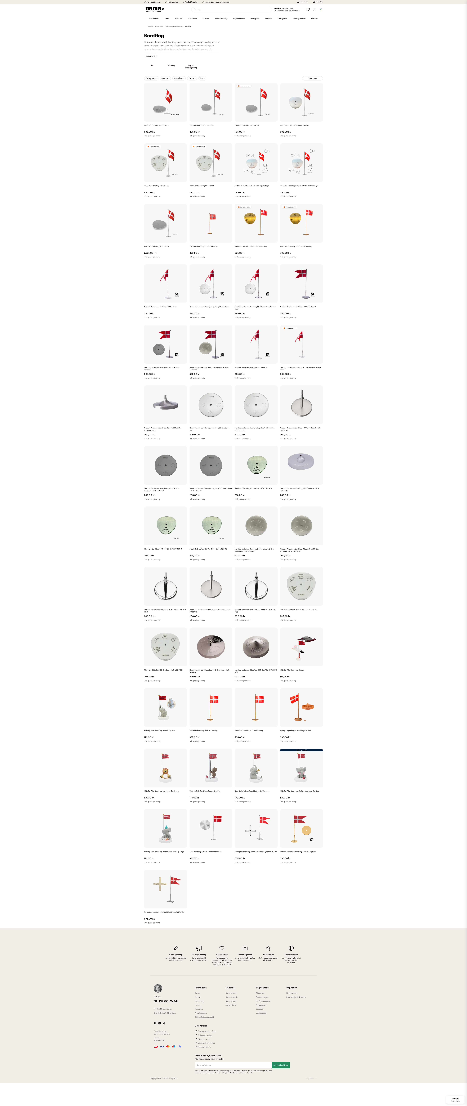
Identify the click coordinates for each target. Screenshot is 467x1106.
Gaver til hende (231, 997)
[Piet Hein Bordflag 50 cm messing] (256, 707)
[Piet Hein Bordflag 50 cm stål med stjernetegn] (301, 162)
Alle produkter (231, 1005)
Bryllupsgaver (261, 1005)
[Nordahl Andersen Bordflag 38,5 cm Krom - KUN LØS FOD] (301, 465)
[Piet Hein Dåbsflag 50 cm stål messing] (301, 223)
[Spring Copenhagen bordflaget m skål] (301, 707)
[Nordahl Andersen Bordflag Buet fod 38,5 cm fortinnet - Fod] (165, 404)
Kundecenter (200, 1001)
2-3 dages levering (153, 2)
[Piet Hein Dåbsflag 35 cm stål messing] (256, 223)
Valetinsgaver (261, 1013)
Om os (197, 993)
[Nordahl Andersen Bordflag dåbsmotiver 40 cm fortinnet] (210, 344)
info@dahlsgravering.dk (163, 1009)
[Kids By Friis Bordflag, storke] (301, 647)
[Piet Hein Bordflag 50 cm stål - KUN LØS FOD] (165, 526)
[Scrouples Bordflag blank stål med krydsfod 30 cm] (256, 828)
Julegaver (260, 1009)
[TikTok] (164, 1023)
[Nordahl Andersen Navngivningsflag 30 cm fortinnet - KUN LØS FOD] (210, 465)
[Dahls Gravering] (151, 9)
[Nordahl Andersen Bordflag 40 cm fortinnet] (301, 283)
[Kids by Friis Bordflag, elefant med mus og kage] (165, 828)
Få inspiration (291, 993)
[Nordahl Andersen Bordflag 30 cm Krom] (256, 344)
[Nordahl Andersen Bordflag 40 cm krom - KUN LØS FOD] (165, 586)
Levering (198, 1005)
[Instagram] (159, 1023)
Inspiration (319, 2)
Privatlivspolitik (201, 1013)
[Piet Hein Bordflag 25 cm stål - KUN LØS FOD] (256, 465)
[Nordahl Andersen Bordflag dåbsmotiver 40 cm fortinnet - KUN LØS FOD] (256, 526)
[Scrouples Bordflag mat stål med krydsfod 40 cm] (165, 889)
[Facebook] (155, 1023)
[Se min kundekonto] (314, 9)
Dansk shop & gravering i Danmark (217, 2)
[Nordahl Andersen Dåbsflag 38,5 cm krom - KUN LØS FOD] (210, 647)
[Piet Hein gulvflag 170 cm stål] (165, 223)
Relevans (313, 78)
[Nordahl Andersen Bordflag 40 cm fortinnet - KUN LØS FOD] (301, 404)
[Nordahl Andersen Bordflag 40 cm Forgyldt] (301, 828)
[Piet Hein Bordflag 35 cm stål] (165, 102)
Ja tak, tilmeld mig (281, 1065)
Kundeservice (304, 2)
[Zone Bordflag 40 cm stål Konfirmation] (210, 828)
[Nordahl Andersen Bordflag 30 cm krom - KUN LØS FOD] (256, 586)
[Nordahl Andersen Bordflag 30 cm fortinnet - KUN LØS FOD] (210, 586)
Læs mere (150, 56)
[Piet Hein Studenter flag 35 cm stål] (301, 102)
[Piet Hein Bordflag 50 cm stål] (256, 102)
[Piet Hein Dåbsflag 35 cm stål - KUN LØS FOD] (301, 586)
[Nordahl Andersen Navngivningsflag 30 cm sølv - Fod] (210, 404)
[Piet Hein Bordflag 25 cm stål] (210, 102)
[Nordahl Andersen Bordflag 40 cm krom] (165, 283)
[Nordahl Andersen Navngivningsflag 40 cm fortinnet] (165, 344)
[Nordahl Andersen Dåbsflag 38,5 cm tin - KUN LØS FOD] (256, 647)
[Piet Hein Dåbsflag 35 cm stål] (165, 162)
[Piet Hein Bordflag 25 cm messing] (210, 223)
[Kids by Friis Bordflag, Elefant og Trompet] (256, 768)
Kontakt (198, 997)
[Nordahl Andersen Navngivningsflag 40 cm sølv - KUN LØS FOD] (256, 404)
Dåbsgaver (260, 993)
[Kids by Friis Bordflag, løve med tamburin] (165, 768)
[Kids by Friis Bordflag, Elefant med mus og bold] (301, 768)
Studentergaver (262, 997)
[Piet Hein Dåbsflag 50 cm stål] (210, 162)
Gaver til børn (230, 1001)
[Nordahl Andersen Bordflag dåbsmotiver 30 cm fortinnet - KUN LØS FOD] (301, 526)
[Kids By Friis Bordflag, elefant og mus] (165, 707)
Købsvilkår (199, 1009)
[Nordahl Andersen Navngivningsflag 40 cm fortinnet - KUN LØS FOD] (165, 465)
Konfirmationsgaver (264, 1001)
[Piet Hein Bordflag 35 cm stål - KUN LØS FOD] (210, 526)
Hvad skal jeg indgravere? (296, 997)
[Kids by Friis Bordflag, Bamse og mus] (210, 768)
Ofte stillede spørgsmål (204, 1017)
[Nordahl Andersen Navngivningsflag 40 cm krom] (210, 283)
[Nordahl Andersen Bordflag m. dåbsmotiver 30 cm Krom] (301, 344)
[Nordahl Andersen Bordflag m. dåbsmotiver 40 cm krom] (256, 283)
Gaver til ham (230, 993)
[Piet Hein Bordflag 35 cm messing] (210, 707)
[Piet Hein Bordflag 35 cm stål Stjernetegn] (256, 162)
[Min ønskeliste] (308, 9)
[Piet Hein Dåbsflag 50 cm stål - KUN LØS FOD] (165, 647)
